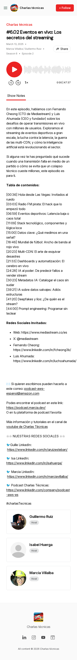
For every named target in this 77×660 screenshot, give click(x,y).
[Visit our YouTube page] (43, 637)
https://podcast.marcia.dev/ (26, 408)
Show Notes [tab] (16, 96)
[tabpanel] (38, 308)
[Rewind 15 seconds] (11, 82)
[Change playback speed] (26, 82)
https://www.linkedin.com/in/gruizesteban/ (37, 450)
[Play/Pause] (14, 69)
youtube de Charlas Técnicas (27, 427)
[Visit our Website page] (53, 637)
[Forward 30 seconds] (18, 82)
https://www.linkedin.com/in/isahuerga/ (34, 463)
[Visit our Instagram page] (34, 637)
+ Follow (65, 8)
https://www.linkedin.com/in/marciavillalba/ (37, 476)
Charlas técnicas (32, 8)
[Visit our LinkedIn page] (24, 637)
